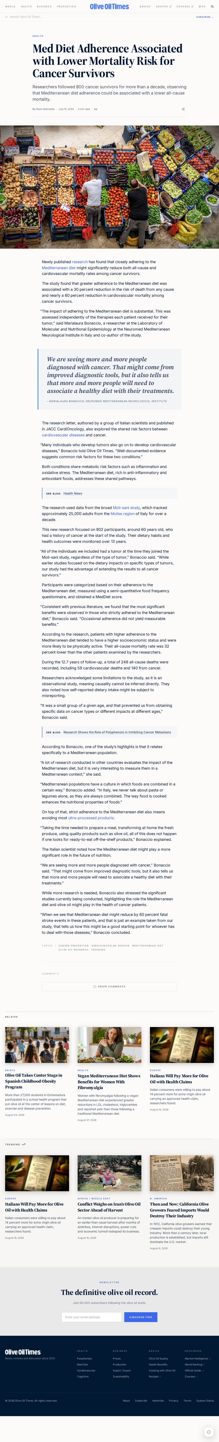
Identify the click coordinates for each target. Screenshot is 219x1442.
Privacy (173, 1400)
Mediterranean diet (58, 268)
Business (44, 6)
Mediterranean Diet (147, 945)
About (126, 1400)
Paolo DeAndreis (45, 109)
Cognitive (83, 1376)
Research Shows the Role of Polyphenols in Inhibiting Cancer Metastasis (117, 732)
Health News (73, 493)
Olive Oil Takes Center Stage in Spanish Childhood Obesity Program (33, 1081)
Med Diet (82, 1364)
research (80, 262)
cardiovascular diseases (63, 435)
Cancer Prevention (74, 945)
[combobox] (100, 17)
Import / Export (122, 1370)
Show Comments (112, 986)
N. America (158, 1198)
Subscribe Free (140, 1317)
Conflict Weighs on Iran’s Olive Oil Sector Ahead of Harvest (109, 1207)
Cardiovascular (86, 1370)
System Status (205, 1400)
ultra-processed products (91, 818)
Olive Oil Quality (158, 1358)
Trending (98, 949)
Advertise (158, 1400)
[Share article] (183, 109)
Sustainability (121, 1376)
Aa (95, 109)
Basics (145, 6)
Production (66, 6)
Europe (155, 1070)
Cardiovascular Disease (111, 945)
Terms (187, 1400)
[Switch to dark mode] (212, 6)
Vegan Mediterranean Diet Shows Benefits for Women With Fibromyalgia (109, 1082)
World (10, 6)
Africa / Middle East (94, 1198)
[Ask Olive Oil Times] (209, 1432)
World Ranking (193, 1364)
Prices (117, 1358)
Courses (183, 6)
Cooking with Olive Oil (162, 1370)
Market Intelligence (196, 1358)
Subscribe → (205, 17)
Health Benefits (158, 1364)
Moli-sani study (126, 507)
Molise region (123, 513)
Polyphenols (84, 1358)
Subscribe (141, 1400)
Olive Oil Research (73, 949)
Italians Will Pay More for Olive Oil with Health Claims (179, 1079)
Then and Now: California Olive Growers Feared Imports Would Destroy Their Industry (179, 1210)
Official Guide (193, 1370)
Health (26, 6)
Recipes (162, 6)
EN (204, 6)
